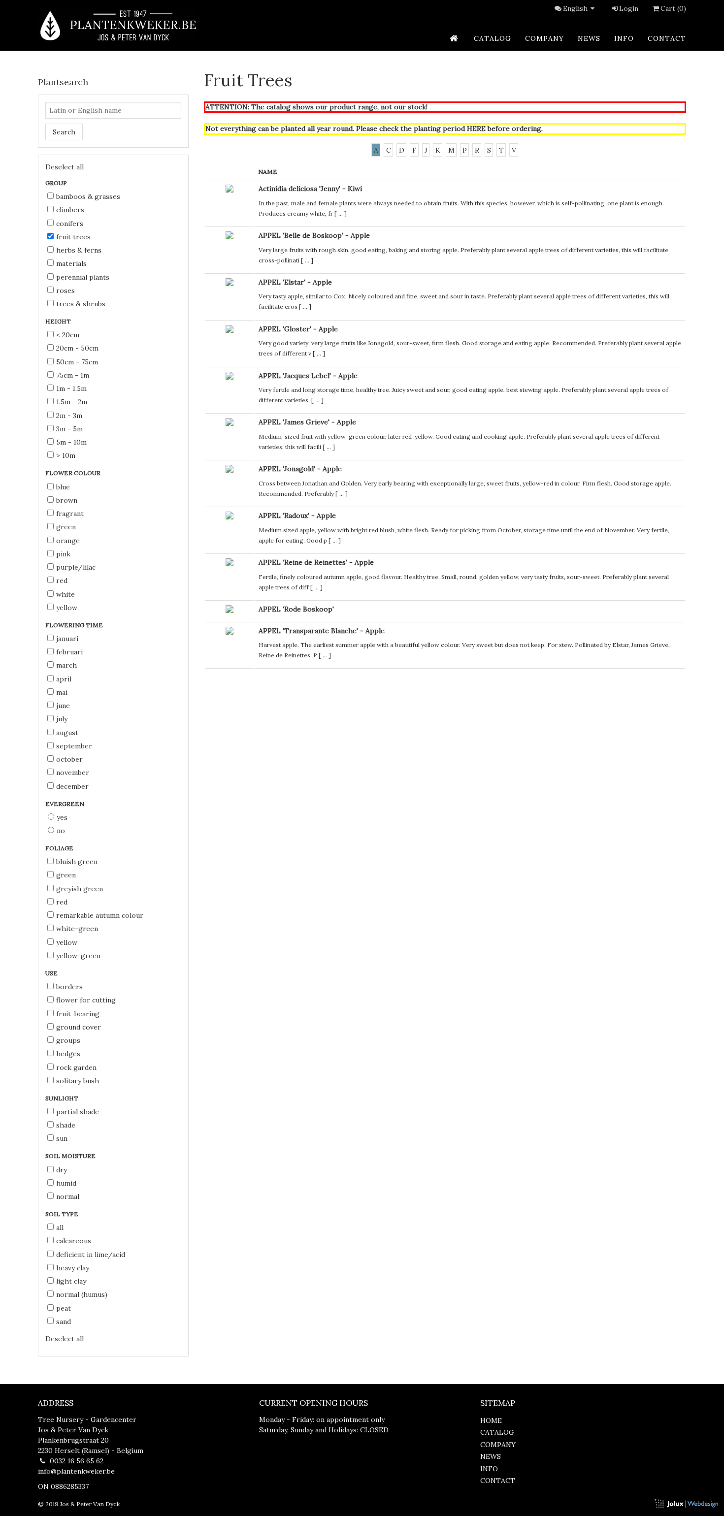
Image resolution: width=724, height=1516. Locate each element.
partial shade (77, 1111)
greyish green (79, 888)
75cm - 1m (72, 375)
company (544, 38)
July (61, 718)
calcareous (73, 1240)
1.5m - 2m (71, 401)
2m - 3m (69, 415)
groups (68, 1040)
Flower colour (73, 473)
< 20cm (67, 334)
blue (63, 487)
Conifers (69, 223)
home (491, 1420)
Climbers (70, 209)
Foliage (60, 848)
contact (667, 38)
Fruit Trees (73, 236)
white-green (77, 928)
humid (66, 1183)
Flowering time (74, 625)
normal (67, 1196)
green (66, 526)
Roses (65, 290)
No (61, 830)
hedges (68, 1053)
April (63, 679)
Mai (61, 692)
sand (63, 1321)
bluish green (77, 861)
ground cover (78, 1027)
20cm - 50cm (77, 348)
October (69, 759)
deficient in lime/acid (90, 1254)
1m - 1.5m (71, 388)
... (340, 213)
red (61, 580)
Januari (67, 638)
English (575, 8)
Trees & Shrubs (80, 303)
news (589, 38)
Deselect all (64, 166)
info (624, 38)
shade (65, 1125)
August (67, 732)
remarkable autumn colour (99, 915)
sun (61, 1138)
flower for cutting (86, 1000)
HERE (476, 128)
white (65, 594)
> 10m (65, 455)
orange (68, 540)
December (72, 786)
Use (52, 973)
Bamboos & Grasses (88, 196)
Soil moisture (71, 1156)
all (60, 1227)
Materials (71, 263)
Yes (62, 817)
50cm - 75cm (77, 361)
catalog (492, 38)
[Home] (117, 25)
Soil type (62, 1214)
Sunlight (62, 1098)
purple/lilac (76, 567)
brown (66, 500)
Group (56, 183)
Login (628, 8)
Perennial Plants (82, 277)
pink (63, 553)
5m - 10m (71, 442)
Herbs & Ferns (78, 250)
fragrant (70, 513)
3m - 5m (69, 428)
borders (69, 986)
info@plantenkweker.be (76, 1471)
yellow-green (78, 955)
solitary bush (77, 1080)
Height (58, 321)
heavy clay (72, 1267)
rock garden (76, 1067)
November (72, 772)
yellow (66, 607)
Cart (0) (673, 8)
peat (63, 1308)
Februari (69, 651)
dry (61, 1169)
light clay (71, 1281)
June (63, 705)
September (74, 746)
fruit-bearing (77, 1013)
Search (64, 132)
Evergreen (65, 803)
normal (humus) (81, 1294)
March (66, 665)
